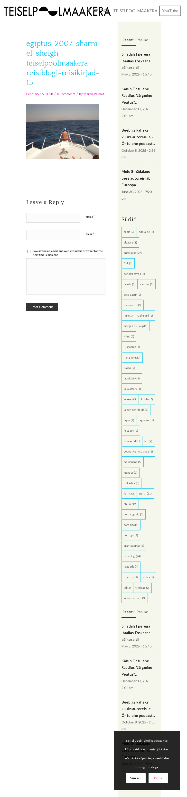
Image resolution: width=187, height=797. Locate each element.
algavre (130, 242)
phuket (130, 503)
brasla (129, 284)
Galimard (145, 315)
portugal (131, 535)
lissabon (131, 430)
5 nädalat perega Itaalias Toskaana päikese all (136, 61)
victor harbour (135, 598)
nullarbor (131, 483)
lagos (129, 420)
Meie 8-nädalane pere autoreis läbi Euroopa (136, 178)
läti (148, 441)
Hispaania (132, 346)
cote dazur (132, 294)
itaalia (129, 367)
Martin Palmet (94, 94)
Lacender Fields (136, 409)
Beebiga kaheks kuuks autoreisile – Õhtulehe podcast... (138, 137)
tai (127, 587)
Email (90, 234)
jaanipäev (132, 378)
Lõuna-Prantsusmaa (138, 451)
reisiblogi (132, 556)
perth (145, 493)
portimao (131, 524)
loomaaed (132, 441)
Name (90, 216)
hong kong (132, 357)
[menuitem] (97, 11)
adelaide (146, 231)
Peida (158, 778)
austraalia (133, 252)
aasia (129, 231)
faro (128, 315)
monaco (130, 472)
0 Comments (66, 94)
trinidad (142, 587)
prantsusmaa (134, 545)
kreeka (130, 399)
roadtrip (131, 577)
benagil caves (134, 273)
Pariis (129, 493)
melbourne (132, 461)
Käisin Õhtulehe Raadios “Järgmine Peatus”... (137, 95)
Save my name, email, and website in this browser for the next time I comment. (68, 253)
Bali (128, 263)
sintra (148, 577)
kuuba (147, 399)
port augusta (133, 514)
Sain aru (135, 778)
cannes (146, 284)
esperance (132, 305)
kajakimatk (132, 388)
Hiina (129, 336)
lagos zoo (146, 420)
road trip (131, 566)
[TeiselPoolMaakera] (59, 11)
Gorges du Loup (136, 325)
